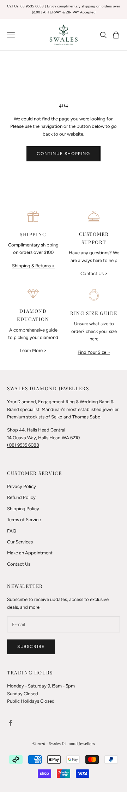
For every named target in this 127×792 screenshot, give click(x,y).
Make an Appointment (30, 552)
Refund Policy (21, 497)
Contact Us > (94, 273)
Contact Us (18, 564)
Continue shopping (63, 153)
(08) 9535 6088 (23, 445)
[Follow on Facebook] (10, 722)
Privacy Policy (21, 486)
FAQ (11, 531)
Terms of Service (24, 519)
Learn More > (33, 350)
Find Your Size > (94, 352)
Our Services (20, 541)
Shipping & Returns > (33, 265)
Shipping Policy (23, 508)
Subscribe (30, 646)
